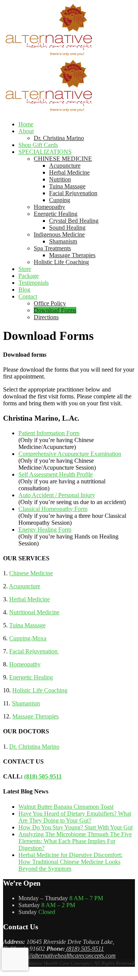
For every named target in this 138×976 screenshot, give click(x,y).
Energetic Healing (55, 214)
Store (24, 269)
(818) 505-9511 (43, 776)
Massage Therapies (72, 255)
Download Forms (55, 310)
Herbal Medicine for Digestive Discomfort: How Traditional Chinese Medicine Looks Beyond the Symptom (70, 862)
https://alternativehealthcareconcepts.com (65, 955)
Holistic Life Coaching (61, 262)
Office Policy (50, 303)
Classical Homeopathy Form (52, 509)
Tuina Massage (67, 186)
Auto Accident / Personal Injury (56, 495)
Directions (46, 317)
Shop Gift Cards (38, 145)
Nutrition (60, 179)
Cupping (59, 200)
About (26, 131)
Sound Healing (67, 227)
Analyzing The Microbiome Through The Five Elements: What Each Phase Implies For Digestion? (75, 841)
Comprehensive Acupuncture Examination (69, 453)
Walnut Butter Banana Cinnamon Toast (65, 806)
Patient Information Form (48, 433)
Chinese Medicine (31, 573)
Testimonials (33, 282)
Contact (27, 296)
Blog (24, 289)
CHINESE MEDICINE (63, 158)
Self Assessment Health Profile (55, 474)
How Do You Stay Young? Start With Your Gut (75, 827)
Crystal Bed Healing (74, 220)
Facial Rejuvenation (73, 193)
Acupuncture (64, 165)
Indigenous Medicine (59, 234)
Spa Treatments (52, 248)
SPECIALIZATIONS (45, 152)
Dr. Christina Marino (59, 138)
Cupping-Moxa (27, 638)
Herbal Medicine (69, 172)
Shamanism (63, 241)
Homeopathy (49, 207)
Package (28, 276)
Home (25, 124)
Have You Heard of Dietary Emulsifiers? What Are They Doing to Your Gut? (74, 817)
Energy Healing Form (44, 529)
